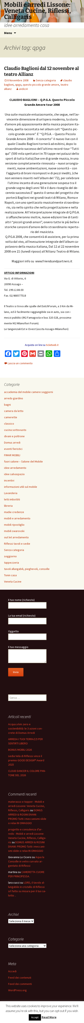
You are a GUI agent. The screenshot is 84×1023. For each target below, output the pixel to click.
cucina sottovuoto (15, 430)
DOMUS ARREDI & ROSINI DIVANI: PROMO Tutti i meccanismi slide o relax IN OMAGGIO (26, 846)
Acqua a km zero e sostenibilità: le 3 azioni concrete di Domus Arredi (25, 728)
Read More (49, 1017)
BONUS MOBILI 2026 (20, 750)
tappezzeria (11, 562)
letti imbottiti (12, 499)
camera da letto (13, 411)
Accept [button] (35, 1017)
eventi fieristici (13, 449)
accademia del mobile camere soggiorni (28, 392)
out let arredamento (16, 537)
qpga (18, 84)
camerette (10, 417)
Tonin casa (10, 575)
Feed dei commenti (20, 984)
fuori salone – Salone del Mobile (23, 461)
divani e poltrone (14, 436)
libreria (8, 506)
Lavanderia (10, 493)
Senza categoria (46, 80)
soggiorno (10, 556)
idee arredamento (15, 468)
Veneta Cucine (12, 581)
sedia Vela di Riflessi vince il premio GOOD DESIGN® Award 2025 (26, 760)
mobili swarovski (14, 531)
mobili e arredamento (17, 518)
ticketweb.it (52, 345)
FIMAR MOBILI (12, 455)
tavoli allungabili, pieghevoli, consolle (27, 569)
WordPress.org (17, 990)
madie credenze (14, 512)
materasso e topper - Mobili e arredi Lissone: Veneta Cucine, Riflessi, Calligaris (26, 806)
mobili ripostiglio (14, 524)
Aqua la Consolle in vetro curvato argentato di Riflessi (26, 861)
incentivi (9, 480)
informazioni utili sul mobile (20, 487)
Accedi (12, 971)
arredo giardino (13, 398)
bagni (7, 404)
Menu (8, 33)
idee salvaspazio (14, 474)
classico (9, 423)
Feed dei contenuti (19, 977)
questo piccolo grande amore (41, 84)
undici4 (23, 89)
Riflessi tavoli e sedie (17, 543)
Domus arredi (12, 442)
